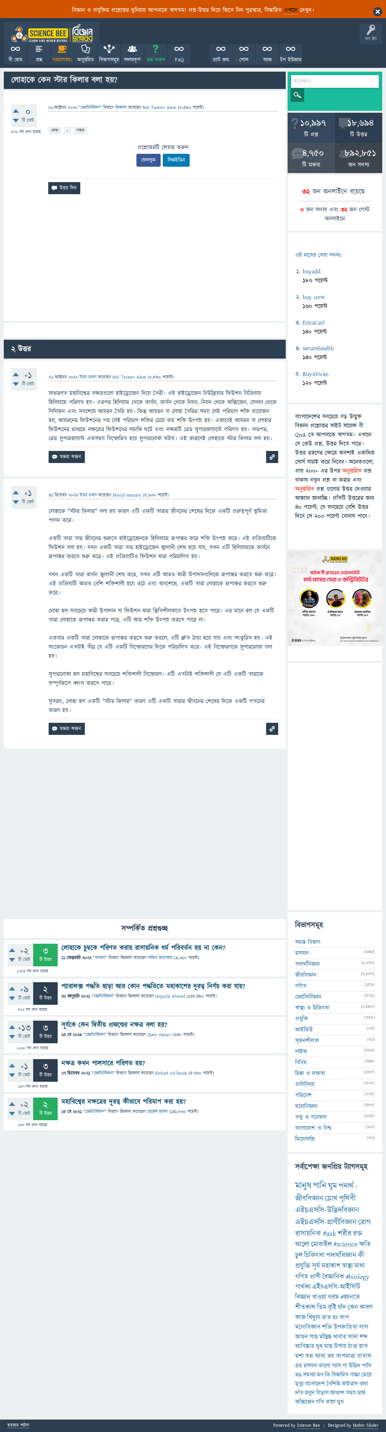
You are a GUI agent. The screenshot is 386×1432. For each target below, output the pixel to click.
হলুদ (310, 1393)
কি (327, 1375)
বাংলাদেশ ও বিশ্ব (313, 1128)
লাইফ (301, 1051)
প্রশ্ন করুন (156, 60)
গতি (320, 1402)
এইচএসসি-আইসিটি (336, 1287)
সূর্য (316, 1266)
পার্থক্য (303, 1287)
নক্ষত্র (80, 130)
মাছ (328, 1346)
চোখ (331, 1198)
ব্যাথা (320, 1356)
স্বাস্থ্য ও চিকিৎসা (312, 1008)
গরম (333, 1297)
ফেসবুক (148, 160)
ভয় (330, 1356)
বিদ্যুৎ (313, 1317)
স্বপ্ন (309, 1356)
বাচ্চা (355, 1375)
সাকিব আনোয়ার (160, 958)
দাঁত (299, 1393)
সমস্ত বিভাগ (307, 942)
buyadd (311, 271)
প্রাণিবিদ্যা (304, 1084)
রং (335, 1317)
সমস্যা (309, 1375)
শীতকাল (305, 1307)
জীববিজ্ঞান (305, 975)
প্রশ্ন (39, 60)
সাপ (344, 1317)
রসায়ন (100, 958)
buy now (314, 297)
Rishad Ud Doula (171, 1073)
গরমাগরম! (62, 60)
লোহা (54, 130)
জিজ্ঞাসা (121, 107)
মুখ (340, 1402)
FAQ (179, 60)
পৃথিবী (347, 1198)
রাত (326, 1317)
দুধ (319, 1346)
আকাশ (337, 1393)
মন (320, 1375)
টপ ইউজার (291, 60)
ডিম (321, 1307)
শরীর (344, 1233)
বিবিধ (300, 1062)
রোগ (364, 1222)
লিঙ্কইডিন (176, 160)
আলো (302, 1244)
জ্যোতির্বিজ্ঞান (90, 107)
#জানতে (350, 1297)
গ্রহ (298, 1365)
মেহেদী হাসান (157, 1111)
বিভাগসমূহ (109, 60)
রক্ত (357, 1233)
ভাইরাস (350, 1384)
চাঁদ (342, 1307)
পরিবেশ (303, 1095)
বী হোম (16, 60)
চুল (299, 1255)
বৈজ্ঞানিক (333, 1277)
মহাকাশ (331, 1266)
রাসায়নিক (308, 1233)
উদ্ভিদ (354, 1365)
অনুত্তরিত (85, 60)
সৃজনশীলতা (307, 1040)
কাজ (300, 1317)
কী (361, 1255)
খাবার (339, 1337)
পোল (243, 60)
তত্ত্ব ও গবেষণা (310, 1117)
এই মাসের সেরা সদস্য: (318, 255)
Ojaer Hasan (159, 1035)
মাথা (359, 1266)
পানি (319, 1186)
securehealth (318, 348)
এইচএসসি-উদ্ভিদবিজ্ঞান (327, 1210)
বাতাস (364, 1356)
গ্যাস (336, 1365)
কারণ (366, 1307)
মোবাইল (321, 1244)
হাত (363, 1346)
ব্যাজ (267, 60)
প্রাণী (315, 1277)
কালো (324, 1365)
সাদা (353, 1337)
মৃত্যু (299, 1384)
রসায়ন (310, 1365)
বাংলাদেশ (315, 1384)
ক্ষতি (365, 1244)
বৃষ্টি (332, 1307)
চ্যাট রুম (221, 60)
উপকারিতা (346, 1327)
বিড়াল (322, 1393)
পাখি (366, 1365)
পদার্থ (346, 1186)
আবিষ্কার (304, 1346)
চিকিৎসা (314, 1255)
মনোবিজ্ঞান (306, 1106)
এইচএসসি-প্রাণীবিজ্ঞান (326, 1222)
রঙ (298, 1375)
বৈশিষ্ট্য (333, 1384)
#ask (329, 1233)
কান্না (330, 1402)
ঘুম (332, 1186)
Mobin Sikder (365, 1425)
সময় (351, 1393)
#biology (357, 1277)
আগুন (301, 1337)
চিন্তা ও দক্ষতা (310, 1073)
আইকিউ (304, 1030)
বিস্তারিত (340, 1375)
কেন (353, 1307)
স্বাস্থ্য (347, 1266)
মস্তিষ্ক (325, 1337)
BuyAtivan (316, 374)
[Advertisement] (144, 260)
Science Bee (308, 1425)
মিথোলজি (305, 1139)
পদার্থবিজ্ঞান (307, 964)
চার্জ (361, 1393)
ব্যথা (363, 1384)
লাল (363, 1327)
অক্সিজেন (304, 1402)
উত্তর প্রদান (87, 377)
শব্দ (364, 1337)
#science (345, 1244)
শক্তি (327, 1327)
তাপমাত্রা (345, 1356)
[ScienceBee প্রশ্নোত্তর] (52, 33)
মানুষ (303, 1185)
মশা (299, 1356)
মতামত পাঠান (18, 1425)
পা (344, 1365)
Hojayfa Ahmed (170, 996)
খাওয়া (319, 1297)
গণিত (300, 986)
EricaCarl (314, 323)
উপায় (340, 1346)
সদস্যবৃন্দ (132, 60)
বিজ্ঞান (303, 1297)
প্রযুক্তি (301, 1019)
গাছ (313, 1337)
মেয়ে (366, 1375)
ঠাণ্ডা (352, 1346)
